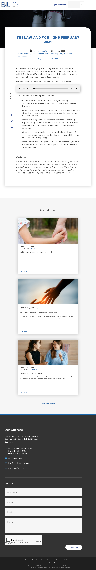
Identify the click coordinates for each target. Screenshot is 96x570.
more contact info (17, 468)
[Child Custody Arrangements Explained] (48, 231)
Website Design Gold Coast (54, 565)
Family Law (40, 59)
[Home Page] (10, 5)
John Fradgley (41, 51)
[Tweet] (10, 121)
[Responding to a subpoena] (48, 352)
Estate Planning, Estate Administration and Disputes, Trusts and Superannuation (45, 54)
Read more (24, 271)
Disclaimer (50, 560)
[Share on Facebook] (10, 115)
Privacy (27, 560)
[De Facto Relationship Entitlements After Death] (48, 291)
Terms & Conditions (38, 560)
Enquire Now (74, 547)
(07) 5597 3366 (60, 5)
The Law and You (55, 59)
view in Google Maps (17, 453)
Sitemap (59, 560)
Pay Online (67, 560)
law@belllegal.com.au (19, 463)
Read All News (48, 403)
